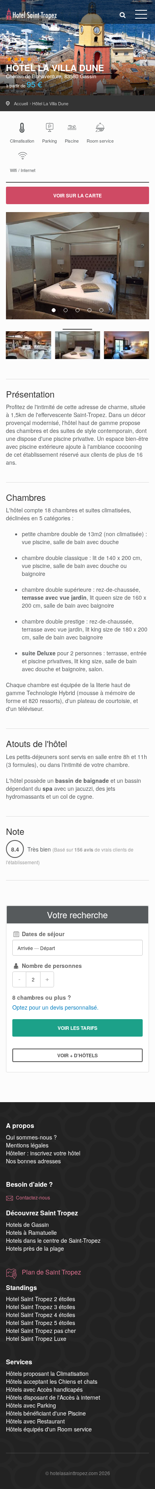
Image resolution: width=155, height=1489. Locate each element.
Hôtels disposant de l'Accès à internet (53, 1397)
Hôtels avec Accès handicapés (44, 1389)
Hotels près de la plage (35, 1248)
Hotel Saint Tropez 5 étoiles (40, 1323)
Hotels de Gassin (27, 1224)
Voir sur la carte (77, 195)
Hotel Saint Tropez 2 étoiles (40, 1299)
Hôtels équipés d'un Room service (49, 1429)
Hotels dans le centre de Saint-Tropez (53, 1240)
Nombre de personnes (51, 965)
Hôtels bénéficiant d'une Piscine (46, 1413)
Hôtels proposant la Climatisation (47, 1373)
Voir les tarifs (77, 1027)
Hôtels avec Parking (31, 1405)
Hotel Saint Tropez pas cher (41, 1330)
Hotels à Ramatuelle (31, 1232)
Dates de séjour (42, 934)
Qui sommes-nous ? (31, 1137)
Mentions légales (27, 1145)
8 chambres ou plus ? (41, 997)
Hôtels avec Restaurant (35, 1421)
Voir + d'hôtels (77, 1055)
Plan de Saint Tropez (51, 1272)
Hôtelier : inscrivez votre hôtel (43, 1153)
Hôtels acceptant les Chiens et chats (51, 1381)
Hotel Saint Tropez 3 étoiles (40, 1307)
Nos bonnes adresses (33, 1161)
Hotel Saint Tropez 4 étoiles (40, 1315)
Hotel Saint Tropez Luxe (36, 1338)
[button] (122, 14)
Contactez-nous (33, 1197)
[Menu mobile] (141, 16)
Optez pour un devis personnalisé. (55, 1007)
